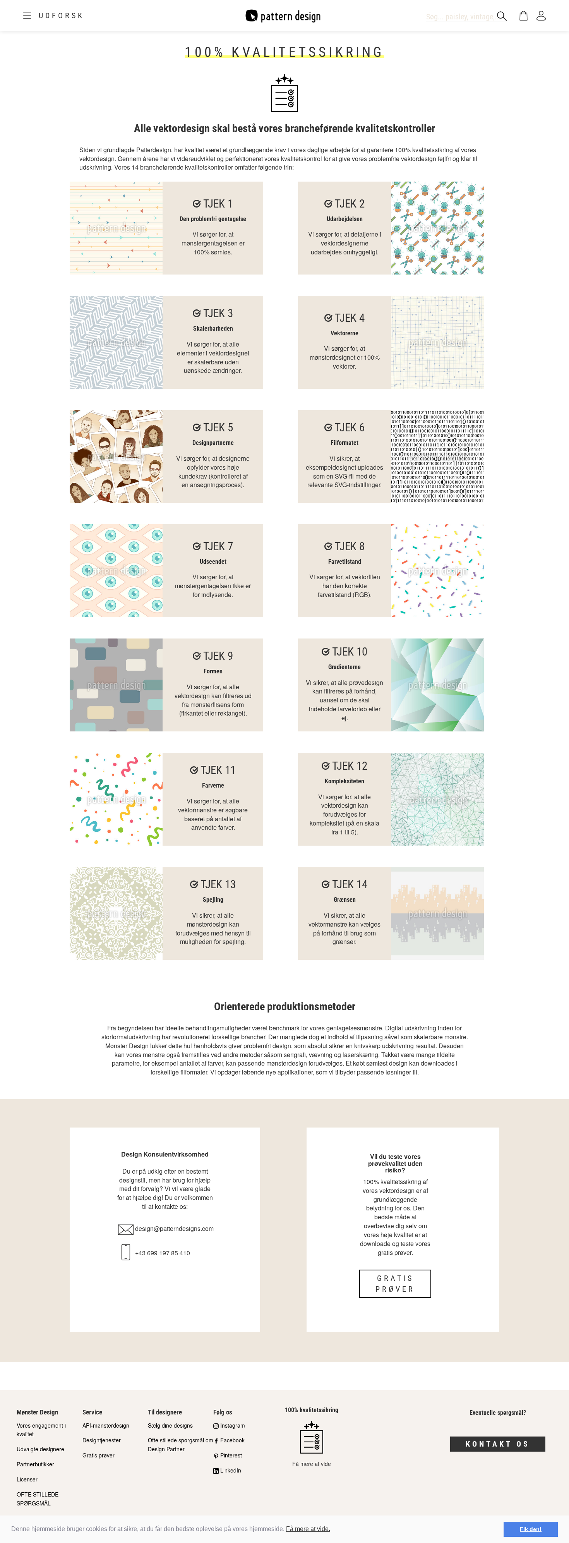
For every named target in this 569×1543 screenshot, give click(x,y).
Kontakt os (498, 1444)
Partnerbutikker (35, 1464)
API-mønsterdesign (105, 1425)
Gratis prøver (395, 1284)
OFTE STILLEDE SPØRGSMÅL (37, 1498)
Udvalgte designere (40, 1449)
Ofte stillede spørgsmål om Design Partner (180, 1444)
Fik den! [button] (531, 1529)
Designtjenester (101, 1440)
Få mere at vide (311, 1463)
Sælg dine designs (170, 1425)
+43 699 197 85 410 (162, 1253)
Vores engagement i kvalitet (41, 1429)
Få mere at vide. (308, 1529)
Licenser (27, 1479)
